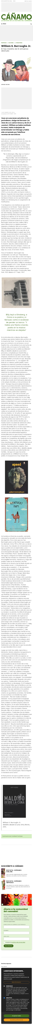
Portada (4, 42)
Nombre (6, 930)
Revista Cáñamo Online (14, 871)
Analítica (9, 998)
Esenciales (9, 986)
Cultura (11, 42)
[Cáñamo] (16, 17)
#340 (14, 1)
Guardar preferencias (16, 1020)
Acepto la (15, 942)
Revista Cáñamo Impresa (14, 881)
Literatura (19, 42)
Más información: (16, 982)
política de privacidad (18, 942)
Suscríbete (4, 966)
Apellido (6, 936)
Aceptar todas (16, 1016)
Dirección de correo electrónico (15, 924)
